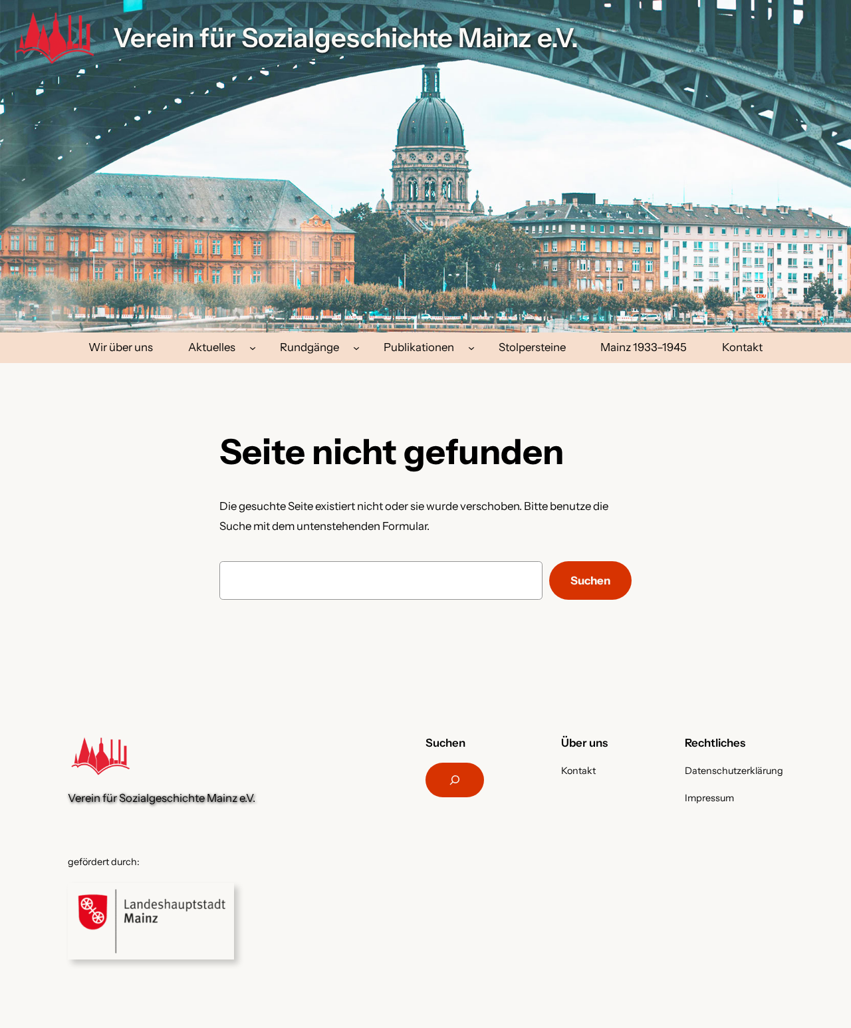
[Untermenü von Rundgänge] (356, 347)
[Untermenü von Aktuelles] (252, 347)
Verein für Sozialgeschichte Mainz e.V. (345, 37)
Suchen (590, 580)
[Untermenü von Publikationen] (471, 347)
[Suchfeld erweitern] (455, 780)
